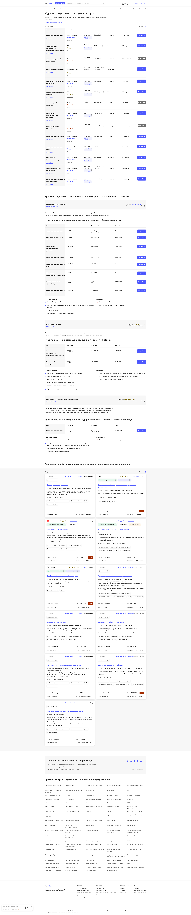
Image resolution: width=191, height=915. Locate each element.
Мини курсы (80, 899)
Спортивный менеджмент (115, 867)
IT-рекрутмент (49, 806)
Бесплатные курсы (82, 897)
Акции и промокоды (124, 3)
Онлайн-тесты (100, 888)
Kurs (48, 3)
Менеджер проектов (134, 795)
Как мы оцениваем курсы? (53, 22)
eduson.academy (51, 206)
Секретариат (90, 795)
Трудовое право (132, 860)
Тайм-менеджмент (113, 806)
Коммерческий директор (53, 844)
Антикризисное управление (74, 790)
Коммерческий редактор (53, 870)
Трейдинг (48, 836)
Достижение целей (113, 870)
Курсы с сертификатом (83, 890)
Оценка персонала (71, 870)
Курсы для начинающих (83, 895)
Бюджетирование (50, 825)
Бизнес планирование (114, 785)
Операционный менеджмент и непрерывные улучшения (117, 486)
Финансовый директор (114, 799)
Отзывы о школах (140, 3)
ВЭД (128, 790)
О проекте (137, 888)
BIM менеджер (132, 803)
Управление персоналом (94, 806)
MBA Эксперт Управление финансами (113, 529)
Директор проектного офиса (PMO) (112, 665)
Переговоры (131, 825)
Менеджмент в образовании (95, 849)
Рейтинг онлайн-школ (140, 897)
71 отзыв (69, 63)
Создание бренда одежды (115, 863)
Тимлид (109, 841)
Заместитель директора (135, 855)
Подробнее (49, 38)
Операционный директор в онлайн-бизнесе (65, 711)
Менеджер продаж (71, 803)
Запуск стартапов (91, 803)
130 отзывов (70, 51)
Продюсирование (112, 803)
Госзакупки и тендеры (114, 860)
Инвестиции (90, 825)
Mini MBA (130, 799)
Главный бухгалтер (92, 841)
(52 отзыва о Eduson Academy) (135, 206)
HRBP (129, 863)
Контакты (136, 895)
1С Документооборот (134, 849)
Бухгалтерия (111, 820)
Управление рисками (72, 811)
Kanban (109, 811)
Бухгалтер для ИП (50, 849)
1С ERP (129, 841)
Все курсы (61, 3)
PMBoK (88, 811)
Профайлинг (111, 790)
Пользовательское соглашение (114, 910)
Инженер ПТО (69, 785)
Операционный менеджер (57, 622)
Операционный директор (57, 485)
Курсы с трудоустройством (84, 892)
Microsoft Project (91, 863)
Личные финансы (133, 820)
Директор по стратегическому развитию (115, 576)
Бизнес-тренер (91, 870)
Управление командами (114, 825)
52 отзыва (69, 40)
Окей (28, 908)
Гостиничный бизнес (72, 860)
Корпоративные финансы (115, 815)
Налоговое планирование (135, 844)
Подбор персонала (92, 830)
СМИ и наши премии (140, 892)
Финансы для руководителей (54, 820)
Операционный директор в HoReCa (112, 622)
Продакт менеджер (113, 795)
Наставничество (70, 855)
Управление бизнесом (52, 799)
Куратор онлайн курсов (93, 867)
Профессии (99, 895)
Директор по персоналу (52, 795)
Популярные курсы (82, 888)
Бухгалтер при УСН (71, 849)
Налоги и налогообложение (54, 830)
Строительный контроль (94, 785)
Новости (122, 888)
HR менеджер (69, 799)
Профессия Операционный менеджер (62, 576)
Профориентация (101, 890)
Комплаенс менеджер (52, 863)
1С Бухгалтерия (49, 860)
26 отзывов (69, 76)
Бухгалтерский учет (51, 855)
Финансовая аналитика (93, 799)
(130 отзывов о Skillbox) (135, 326)
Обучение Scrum (50, 811)
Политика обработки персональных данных (135, 910)
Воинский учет (91, 790)
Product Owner (49, 841)
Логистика (89, 815)
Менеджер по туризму (93, 855)
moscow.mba (50, 401)
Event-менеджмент (71, 806)
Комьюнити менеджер (114, 836)
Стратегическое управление (136, 867)
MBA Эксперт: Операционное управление (64, 665)
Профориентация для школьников (106, 892)
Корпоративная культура (94, 844)
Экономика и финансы (52, 867)
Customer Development (134, 811)
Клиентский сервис (71, 863)
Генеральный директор (134, 815)
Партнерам (123, 892)
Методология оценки (140, 890)
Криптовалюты (91, 860)
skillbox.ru (49, 326)
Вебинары (99, 897)
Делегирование (70, 841)
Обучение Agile (132, 836)
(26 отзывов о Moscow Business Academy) (131, 401)
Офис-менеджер (112, 844)
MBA (46, 803)
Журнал (122, 890)
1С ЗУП (67, 795)
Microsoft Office (70, 867)
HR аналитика (69, 815)
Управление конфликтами (94, 836)
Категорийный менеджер (135, 785)
